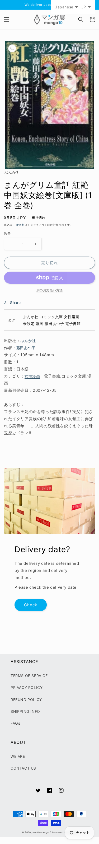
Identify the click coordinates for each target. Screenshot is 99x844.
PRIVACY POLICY (27, 687)
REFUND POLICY (26, 699)
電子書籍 (73, 323)
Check (30, 604)
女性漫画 (71, 316)
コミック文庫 (51, 316)
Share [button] (15, 302)
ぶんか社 (30, 316)
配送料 (20, 224)
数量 (7, 233)
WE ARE (18, 756)
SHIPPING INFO (25, 711)
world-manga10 (41, 832)
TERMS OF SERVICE (29, 675)
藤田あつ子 (54, 323)
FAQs (15, 723)
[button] (6, 19)
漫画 (40, 323)
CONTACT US (23, 768)
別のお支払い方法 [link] (49, 290)
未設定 (29, 323)
